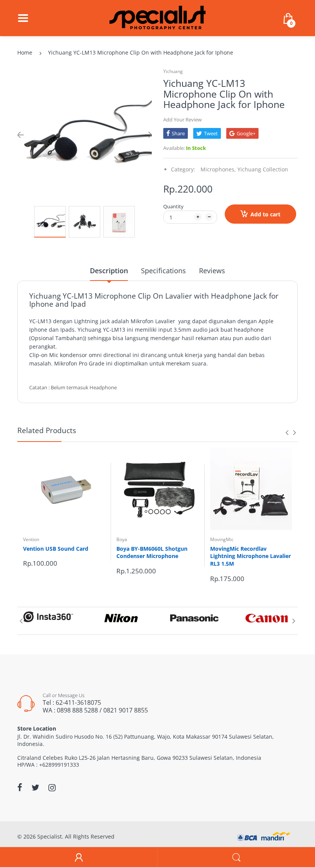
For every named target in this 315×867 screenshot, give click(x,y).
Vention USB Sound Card (55, 548)
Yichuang (173, 71)
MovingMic (222, 539)
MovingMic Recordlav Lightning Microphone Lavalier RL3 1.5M (250, 556)
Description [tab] (109, 270)
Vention (31, 539)
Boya (121, 539)
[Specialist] (157, 17)
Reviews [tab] (212, 270)
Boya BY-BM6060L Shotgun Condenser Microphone (151, 552)
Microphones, (218, 169)
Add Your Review (182, 119)
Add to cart (265, 214)
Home (24, 52)
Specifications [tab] (163, 270)
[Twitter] (35, 787)
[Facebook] (19, 787)
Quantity (173, 206)
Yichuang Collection (262, 169)
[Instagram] (52, 787)
